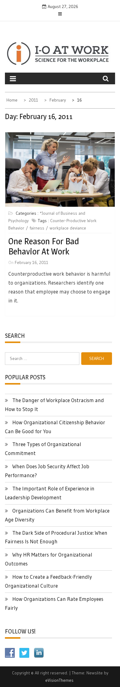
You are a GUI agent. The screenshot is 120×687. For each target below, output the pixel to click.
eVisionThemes (59, 680)
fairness (37, 228)
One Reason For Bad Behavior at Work (43, 246)
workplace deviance (68, 228)
